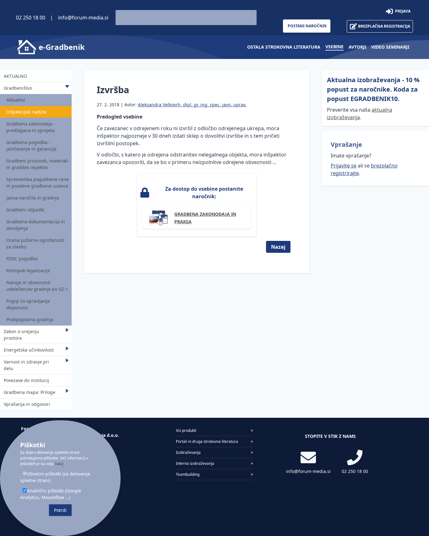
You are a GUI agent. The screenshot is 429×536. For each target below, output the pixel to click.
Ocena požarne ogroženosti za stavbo (35, 243)
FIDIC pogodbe (22, 259)
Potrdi (60, 510)
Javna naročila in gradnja (32, 198)
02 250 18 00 (30, 17)
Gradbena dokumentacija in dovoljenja (35, 225)
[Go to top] (413, 498)
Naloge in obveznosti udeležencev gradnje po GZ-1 (37, 285)
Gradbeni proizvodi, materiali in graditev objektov (37, 164)
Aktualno (15, 100)
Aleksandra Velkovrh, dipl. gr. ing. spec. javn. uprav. (192, 105)
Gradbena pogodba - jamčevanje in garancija (31, 145)
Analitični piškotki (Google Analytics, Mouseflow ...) (50, 494)
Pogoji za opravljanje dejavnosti (28, 304)
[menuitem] (284, 47)
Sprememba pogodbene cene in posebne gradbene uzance (37, 182)
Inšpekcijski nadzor (26, 112)
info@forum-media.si (83, 17)
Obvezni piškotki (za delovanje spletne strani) (55, 477)
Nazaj (278, 246)
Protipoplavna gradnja (29, 319)
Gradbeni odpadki (25, 210)
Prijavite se (343, 165)
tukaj (59, 463)
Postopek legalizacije (28, 270)
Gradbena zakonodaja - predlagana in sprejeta (30, 127)
